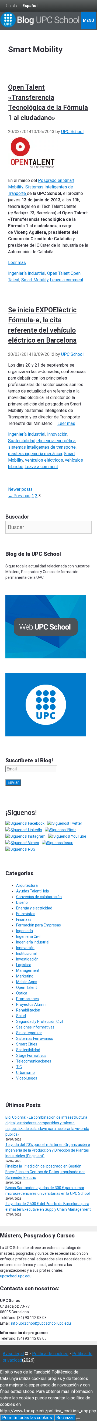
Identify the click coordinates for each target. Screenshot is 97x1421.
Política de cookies (50, 1353)
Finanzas (24, 919)
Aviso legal (13, 1353)
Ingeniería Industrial (26, 273)
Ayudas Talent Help (32, 891)
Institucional (26, 953)
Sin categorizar (29, 1033)
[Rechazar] (78, 1419)
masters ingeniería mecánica (35, 453)
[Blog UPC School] (40, 26)
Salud (21, 1016)
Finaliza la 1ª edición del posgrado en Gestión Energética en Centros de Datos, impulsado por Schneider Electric (45, 1172)
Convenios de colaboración (39, 897)
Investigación (27, 959)
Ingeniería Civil (28, 936)
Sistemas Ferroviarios (34, 1038)
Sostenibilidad (21, 440)
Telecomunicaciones (33, 1061)
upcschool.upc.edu (16, 1276)
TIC (19, 1067)
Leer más (17, 262)
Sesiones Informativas (35, 1027)
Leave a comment (66, 279)
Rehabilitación (28, 1010)
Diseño (22, 902)
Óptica (21, 993)
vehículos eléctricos (44, 460)
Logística (23, 965)
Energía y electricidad (34, 908)
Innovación (57, 434)
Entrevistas (25, 914)
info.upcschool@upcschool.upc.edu (41, 1323)
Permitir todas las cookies (27, 1417)
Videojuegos (26, 1078)
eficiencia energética (55, 440)
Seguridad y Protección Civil (39, 1021)
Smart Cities (26, 1044)
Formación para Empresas (38, 925)
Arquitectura (27, 885)
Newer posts (20, 489)
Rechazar (65, 1417)
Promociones (27, 999)
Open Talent (58, 273)
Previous (19, 495)
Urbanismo (25, 1072)
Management (27, 970)
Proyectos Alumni (31, 1004)
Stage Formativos (31, 1055)
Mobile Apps (26, 982)
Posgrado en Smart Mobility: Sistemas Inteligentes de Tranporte (41, 187)
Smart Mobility (35, 279)
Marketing (24, 976)
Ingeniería (24, 931)
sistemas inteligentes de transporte (42, 447)
